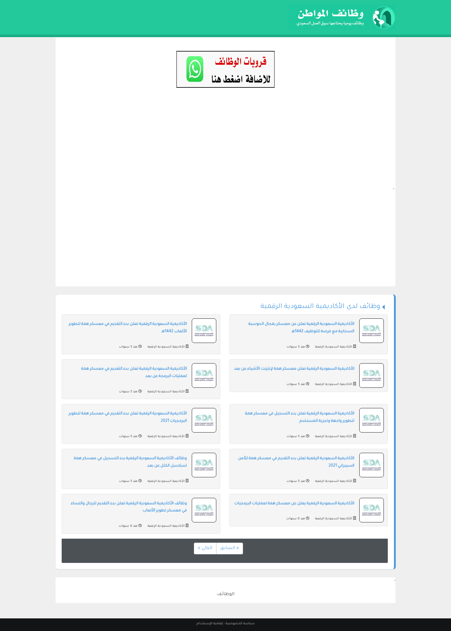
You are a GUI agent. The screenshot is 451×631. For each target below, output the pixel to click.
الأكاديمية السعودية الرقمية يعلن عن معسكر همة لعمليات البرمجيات (294, 504)
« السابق (229, 548)
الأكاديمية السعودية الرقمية (333, 347)
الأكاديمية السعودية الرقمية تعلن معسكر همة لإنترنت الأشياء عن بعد (294, 369)
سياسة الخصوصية (240, 623)
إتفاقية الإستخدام (210, 623)
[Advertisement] (225, 143)
